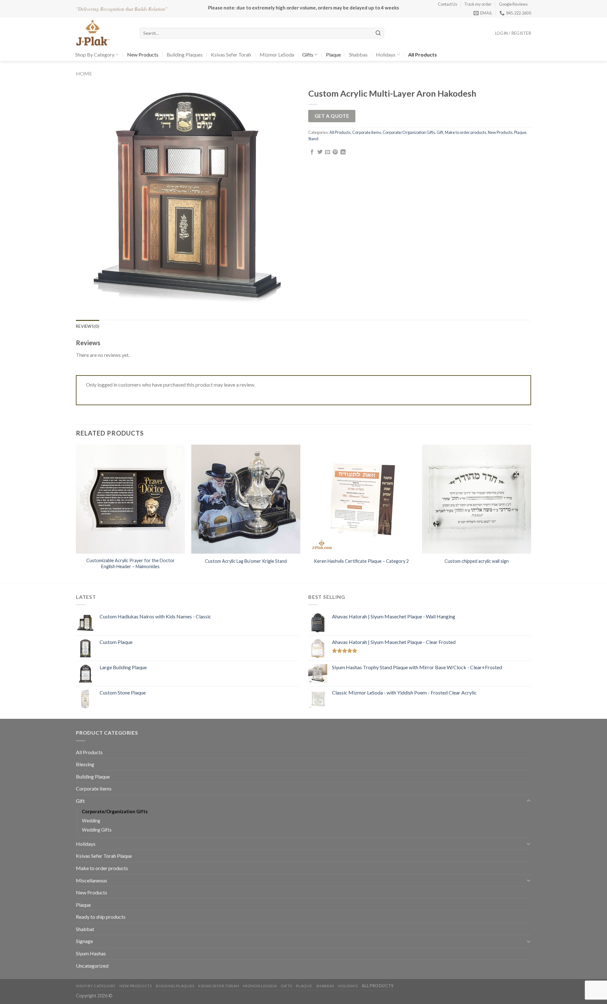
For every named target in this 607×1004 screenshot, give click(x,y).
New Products (142, 54)
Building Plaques (185, 54)
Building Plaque (93, 776)
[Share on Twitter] (319, 152)
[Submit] (378, 33)
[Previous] (76, 513)
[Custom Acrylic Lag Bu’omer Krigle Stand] (245, 499)
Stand (313, 138)
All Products (340, 132)
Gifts (307, 54)
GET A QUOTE (332, 116)
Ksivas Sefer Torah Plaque (104, 856)
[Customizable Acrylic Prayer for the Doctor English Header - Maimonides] (130, 499)
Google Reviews (513, 4)
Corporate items (366, 132)
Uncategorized (92, 966)
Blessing (85, 764)
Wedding (91, 820)
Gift (440, 132)
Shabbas (358, 54)
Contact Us (447, 4)
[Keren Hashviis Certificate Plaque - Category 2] (361, 499)
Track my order (478, 4)
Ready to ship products (101, 917)
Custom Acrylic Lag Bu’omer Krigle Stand (246, 561)
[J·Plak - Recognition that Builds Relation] (103, 33)
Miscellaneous (91, 880)
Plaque (333, 54)
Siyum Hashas (91, 953)
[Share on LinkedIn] (343, 152)
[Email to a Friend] (327, 152)
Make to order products (465, 132)
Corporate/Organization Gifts (409, 132)
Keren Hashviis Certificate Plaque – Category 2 (361, 561)
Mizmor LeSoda (277, 54)
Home (84, 73)
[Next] (531, 513)
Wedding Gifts (97, 830)
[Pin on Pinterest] (335, 152)
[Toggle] (528, 801)
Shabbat (85, 929)
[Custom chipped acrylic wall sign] (476, 499)
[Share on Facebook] (312, 152)
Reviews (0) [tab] (87, 326)
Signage (84, 941)
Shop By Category (94, 54)
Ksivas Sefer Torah (231, 54)
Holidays (385, 54)
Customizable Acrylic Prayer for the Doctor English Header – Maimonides (130, 563)
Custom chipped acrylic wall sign (477, 561)
